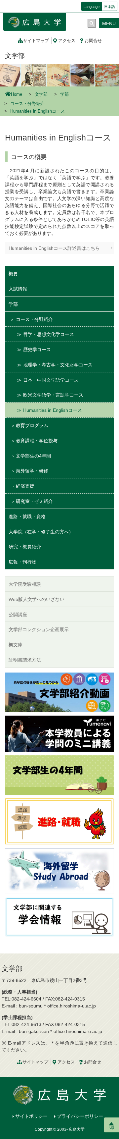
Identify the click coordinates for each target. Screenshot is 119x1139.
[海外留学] (59, 870)
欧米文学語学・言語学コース (53, 395)
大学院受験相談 (25, 584)
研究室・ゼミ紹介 (34, 501)
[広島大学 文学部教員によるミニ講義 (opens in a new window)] (59, 733)
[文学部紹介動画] (59, 691)
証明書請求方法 (25, 660)
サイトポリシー (31, 1116)
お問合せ (93, 40)
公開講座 (18, 614)
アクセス (66, 40)
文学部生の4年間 (33, 456)
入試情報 (18, 289)
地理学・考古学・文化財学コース (58, 364)
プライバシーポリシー (80, 1116)
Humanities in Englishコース (52, 410)
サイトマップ (36, 40)
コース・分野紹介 (27, 103)
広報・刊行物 (22, 562)
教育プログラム (32, 425)
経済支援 (25, 486)
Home (16, 94)
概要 (13, 273)
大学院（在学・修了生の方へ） (41, 531)
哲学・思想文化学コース (48, 334)
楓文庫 (15, 644)
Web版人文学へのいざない (36, 599)
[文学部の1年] (59, 774)
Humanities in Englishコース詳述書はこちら (54, 248)
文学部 (15, 55)
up (111, 1127)
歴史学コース (37, 349)
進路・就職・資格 (27, 516)
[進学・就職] (59, 821)
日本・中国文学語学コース (51, 380)
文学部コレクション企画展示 (39, 629)
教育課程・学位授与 (37, 440)
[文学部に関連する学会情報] (59, 916)
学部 (64, 94)
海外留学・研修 (32, 470)
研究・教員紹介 (25, 546)
